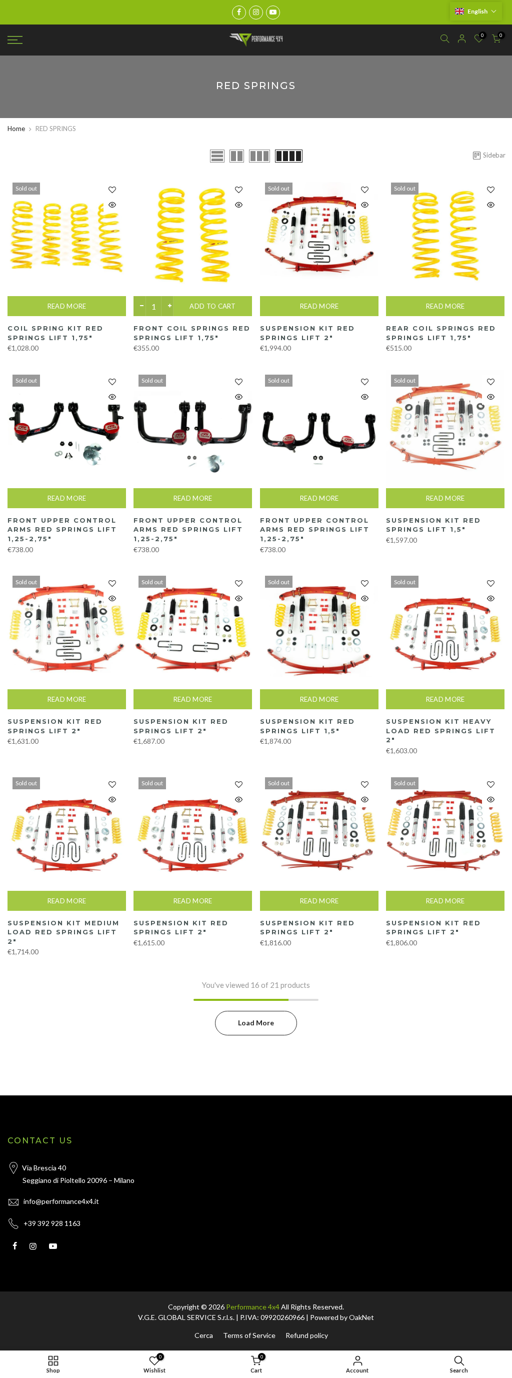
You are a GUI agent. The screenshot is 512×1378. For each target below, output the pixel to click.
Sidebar (494, 155)
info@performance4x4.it (61, 1201)
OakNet (361, 1317)
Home (16, 129)
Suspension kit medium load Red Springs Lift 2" (64, 932)
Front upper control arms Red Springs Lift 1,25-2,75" (62, 529)
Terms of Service (249, 1335)
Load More (256, 1022)
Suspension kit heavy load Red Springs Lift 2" (441, 730)
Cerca (203, 1335)
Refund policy (307, 1335)
